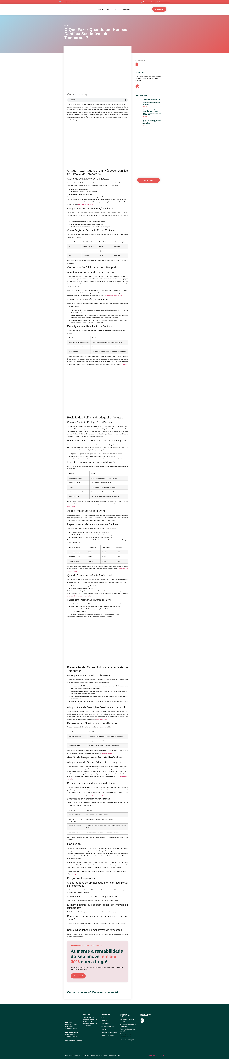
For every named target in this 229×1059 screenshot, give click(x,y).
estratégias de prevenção (85, 204)
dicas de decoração (102, 719)
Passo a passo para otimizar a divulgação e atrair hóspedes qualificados (151, 121)
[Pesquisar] (137, 64)
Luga (75, 874)
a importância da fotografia (97, 795)
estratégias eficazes (107, 753)
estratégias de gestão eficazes (113, 295)
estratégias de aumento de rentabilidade (78, 596)
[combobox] (148, 61)
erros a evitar (71, 506)
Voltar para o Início (103, 9)
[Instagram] (138, 86)
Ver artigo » (145, 106)
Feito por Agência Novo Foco (155, 1055)
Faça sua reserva (126, 9)
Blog (115, 9)
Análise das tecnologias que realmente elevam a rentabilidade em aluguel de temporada (151, 102)
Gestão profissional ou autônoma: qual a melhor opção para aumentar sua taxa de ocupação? (151, 112)
